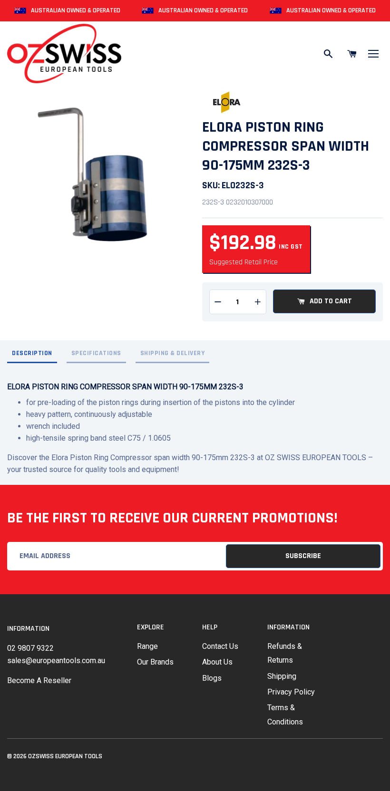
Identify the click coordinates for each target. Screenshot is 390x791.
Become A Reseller (39, 680)
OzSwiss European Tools (65, 756)
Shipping (281, 676)
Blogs (212, 678)
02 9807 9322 (30, 648)
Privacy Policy (291, 691)
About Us (217, 661)
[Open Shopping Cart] (352, 54)
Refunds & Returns (284, 653)
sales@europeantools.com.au (56, 660)
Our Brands (155, 661)
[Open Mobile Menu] (373, 53)
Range (147, 646)
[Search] (328, 54)
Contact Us (220, 646)
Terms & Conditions (285, 714)
